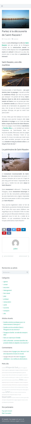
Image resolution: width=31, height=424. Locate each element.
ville (4, 313)
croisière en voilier (19, 377)
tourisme (15, 39)
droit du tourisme (8, 380)
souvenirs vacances (22, 392)
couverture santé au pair (9, 377)
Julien (15, 249)
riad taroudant (10, 389)
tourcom (6, 397)
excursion (6, 287)
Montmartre (14, 384)
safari (7, 392)
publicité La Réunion (10, 387)
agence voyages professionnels (18, 370)
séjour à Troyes (18, 394)
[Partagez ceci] (9, 229)
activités (3, 367)
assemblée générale (16, 372)
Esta (21, 379)
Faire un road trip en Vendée (11, 338)
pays (4, 296)
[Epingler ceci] (4, 233)
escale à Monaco (15, 380)
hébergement (7, 290)
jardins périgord (8, 384)
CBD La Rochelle (12, 375)
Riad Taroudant (6, 413)
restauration (7, 302)
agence (5, 282)
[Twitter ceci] (14, 229)
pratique (6, 299)
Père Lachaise (18, 387)
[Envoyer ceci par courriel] (4, 229)
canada (6, 375)
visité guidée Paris (10, 399)
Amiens (10, 372)
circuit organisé (19, 375)
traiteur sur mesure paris (21, 397)
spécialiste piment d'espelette (8, 394)
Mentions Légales (15, 421)
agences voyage (8, 370)
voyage (15, 399)
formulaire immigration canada (15, 382)
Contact (22, 421)
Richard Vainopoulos (18, 389)
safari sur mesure (14, 392)
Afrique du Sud (12, 367)
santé (5, 305)
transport (6, 311)
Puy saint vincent (7, 411)
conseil (5, 284)
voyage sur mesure (21, 399)
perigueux (20, 384)
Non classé (6, 293)
